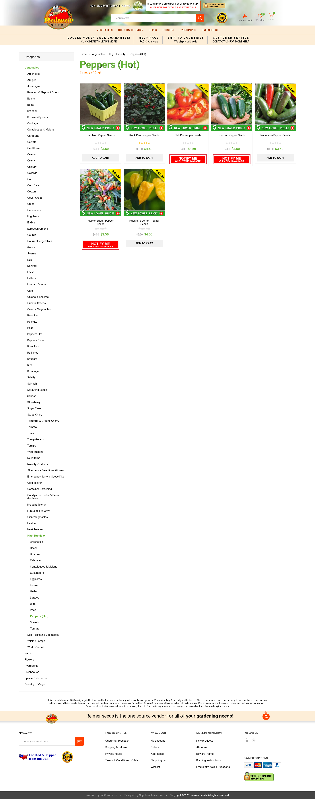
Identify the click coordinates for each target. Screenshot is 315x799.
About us (201, 747)
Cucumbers (34, 210)
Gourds (31, 235)
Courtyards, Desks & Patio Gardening (43, 497)
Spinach (32, 383)
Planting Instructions (208, 760)
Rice (29, 365)
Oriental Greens (36, 303)
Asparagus (33, 86)
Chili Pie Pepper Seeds (188, 135)
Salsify (31, 377)
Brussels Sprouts (37, 117)
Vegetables (105, 30)
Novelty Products (37, 464)
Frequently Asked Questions (213, 767)
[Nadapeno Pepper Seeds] (275, 104)
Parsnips (32, 315)
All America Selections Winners (46, 470)
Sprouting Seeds (37, 389)
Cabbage (32, 123)
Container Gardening (39, 489)
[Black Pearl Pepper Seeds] (144, 104)
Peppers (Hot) (39, 616)
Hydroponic (188, 30)
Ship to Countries (186, 37)
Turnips (31, 445)
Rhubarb (32, 358)
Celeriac (32, 154)
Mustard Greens (36, 284)
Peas (30, 328)
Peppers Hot (34, 334)
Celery (31, 160)
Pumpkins (33, 346)
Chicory (31, 166)
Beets (30, 104)
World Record (35, 647)
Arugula (31, 80)
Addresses (157, 753)
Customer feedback (117, 740)
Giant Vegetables (37, 517)
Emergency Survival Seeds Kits (45, 476)
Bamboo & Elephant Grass (43, 92)
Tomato (32, 427)
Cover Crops (34, 197)
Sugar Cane (34, 408)
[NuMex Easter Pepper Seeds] (100, 189)
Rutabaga (33, 371)
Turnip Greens (35, 439)
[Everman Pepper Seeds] (231, 104)
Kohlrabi (32, 266)
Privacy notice (113, 753)
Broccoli (32, 111)
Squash (31, 396)
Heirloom (32, 523)
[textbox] (153, 18)
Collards (32, 173)
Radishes (32, 352)
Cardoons (33, 135)
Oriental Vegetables (39, 309)
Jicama (31, 253)
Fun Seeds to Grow (38, 510)
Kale (29, 259)
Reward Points (205, 753)
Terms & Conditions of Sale (122, 760)
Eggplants (33, 216)
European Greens (37, 228)
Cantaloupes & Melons (41, 129)
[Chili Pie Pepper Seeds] (188, 104)
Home (83, 54)
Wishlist (155, 767)
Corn (30, 179)
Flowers (168, 30)
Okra (30, 290)
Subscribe (79, 741)
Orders (155, 747)
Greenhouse (210, 30)
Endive (31, 222)
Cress (30, 204)
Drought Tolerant (37, 504)
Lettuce (31, 278)
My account (245, 20)
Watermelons (35, 451)
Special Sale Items (36, 678)
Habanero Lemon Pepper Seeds (144, 222)
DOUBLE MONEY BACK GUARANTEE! (99, 37)
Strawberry (33, 402)
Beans (31, 98)
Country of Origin (130, 30)
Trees (30, 433)
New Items (33, 458)
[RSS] (254, 740)
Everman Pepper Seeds (232, 135)
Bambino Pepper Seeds (101, 135)
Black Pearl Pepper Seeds (144, 135)
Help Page (149, 37)
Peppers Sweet (36, 340)
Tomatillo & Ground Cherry (43, 420)
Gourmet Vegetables (39, 241)
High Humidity (36, 535)
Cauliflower (34, 148)
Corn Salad (33, 185)
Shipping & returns (116, 747)
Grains (31, 247)
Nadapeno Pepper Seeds (275, 135)
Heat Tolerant (35, 529)
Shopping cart (159, 760)
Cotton (31, 191)
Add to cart (101, 157)
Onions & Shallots (38, 297)
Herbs (153, 30)
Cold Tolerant (35, 482)
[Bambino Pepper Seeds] (100, 104)
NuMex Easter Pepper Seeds (101, 222)
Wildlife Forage (36, 641)
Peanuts (32, 321)
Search (200, 18)
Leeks (30, 272)
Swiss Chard (34, 414)
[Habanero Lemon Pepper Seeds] (144, 189)
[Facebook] (247, 740)
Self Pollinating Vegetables (43, 634)
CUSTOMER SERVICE (231, 37)
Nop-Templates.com (151, 795)
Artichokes (33, 73)
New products (204, 740)
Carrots (31, 142)
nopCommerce (108, 795)
